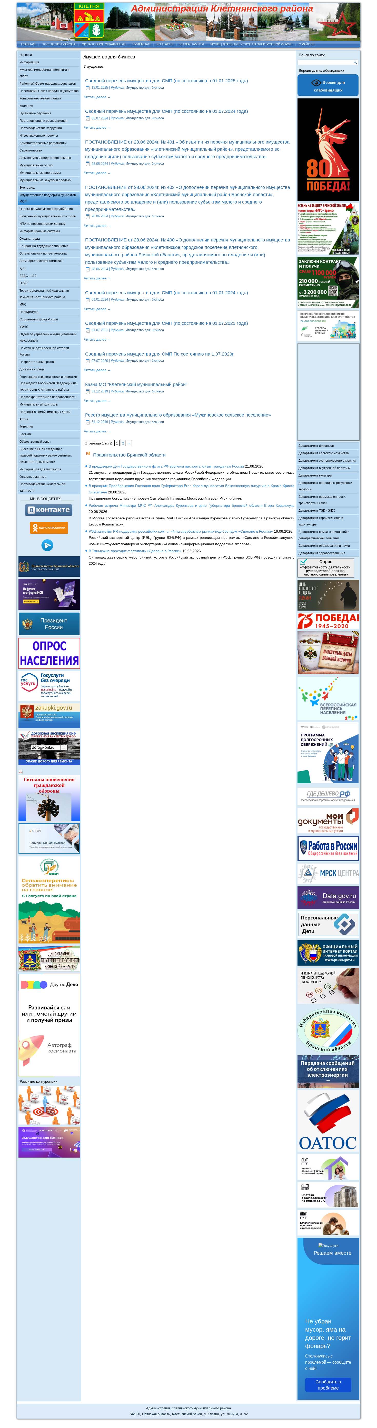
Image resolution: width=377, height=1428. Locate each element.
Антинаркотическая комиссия (41, 261)
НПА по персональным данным (42, 224)
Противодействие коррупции (40, 128)
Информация (29, 62)
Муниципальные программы (40, 173)
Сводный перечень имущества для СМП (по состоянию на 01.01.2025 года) (166, 80)
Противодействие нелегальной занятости (42, 487)
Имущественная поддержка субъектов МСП (47, 198)
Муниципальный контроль (38, 404)
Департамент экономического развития (327, 460)
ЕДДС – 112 (27, 276)
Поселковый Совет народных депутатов (48, 91)
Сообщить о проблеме (328, 1385)
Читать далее (97, 97)
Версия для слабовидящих (329, 86)
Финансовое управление (104, 44)
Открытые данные (32, 477)
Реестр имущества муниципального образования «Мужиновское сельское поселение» (178, 415)
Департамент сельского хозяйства (324, 453)
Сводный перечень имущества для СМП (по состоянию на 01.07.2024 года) (166, 111)
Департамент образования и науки (324, 546)
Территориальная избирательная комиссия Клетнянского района (44, 294)
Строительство (30, 150)
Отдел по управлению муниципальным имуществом (47, 337)
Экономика (27, 187)
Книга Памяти (192, 44)
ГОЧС (23, 283)
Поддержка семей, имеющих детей (45, 412)
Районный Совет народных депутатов (47, 83)
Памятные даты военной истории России (44, 351)
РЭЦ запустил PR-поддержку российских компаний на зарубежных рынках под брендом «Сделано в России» (181, 531)
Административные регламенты (43, 143)
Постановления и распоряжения (43, 121)
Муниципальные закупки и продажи (45, 180)
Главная (28, 44)
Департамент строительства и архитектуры (321, 521)
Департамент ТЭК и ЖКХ (317, 510)
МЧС (22, 304)
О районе (307, 44)
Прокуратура (28, 312)
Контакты (165, 44)
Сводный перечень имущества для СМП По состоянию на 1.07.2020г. (160, 354)
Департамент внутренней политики (325, 468)
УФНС (23, 327)
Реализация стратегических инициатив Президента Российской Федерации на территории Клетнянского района (48, 383)
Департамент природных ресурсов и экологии (325, 486)
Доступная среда (32, 369)
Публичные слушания (35, 113)
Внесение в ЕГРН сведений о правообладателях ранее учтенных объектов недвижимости (45, 455)
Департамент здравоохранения (322, 553)
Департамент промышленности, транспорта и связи (322, 500)
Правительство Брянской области (129, 455)
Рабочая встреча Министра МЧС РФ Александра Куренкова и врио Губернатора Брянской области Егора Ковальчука (191, 505)
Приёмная (141, 44)
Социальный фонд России (38, 319)
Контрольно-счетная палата (40, 98)
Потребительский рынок (37, 362)
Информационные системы (39, 231)
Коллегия (26, 106)
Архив (23, 419)
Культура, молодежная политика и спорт (44, 73)
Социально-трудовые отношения (43, 246)
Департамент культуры (315, 475)
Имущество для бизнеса (145, 87)
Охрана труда (29, 238)
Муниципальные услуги (36, 165)
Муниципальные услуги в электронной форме (251, 44)
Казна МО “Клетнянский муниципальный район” (136, 384)
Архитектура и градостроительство (45, 158)
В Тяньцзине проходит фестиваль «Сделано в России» (135, 551)
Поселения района (58, 44)
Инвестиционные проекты (38, 135)
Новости (25, 55)
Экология (26, 427)
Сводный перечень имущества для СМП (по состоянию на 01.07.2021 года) (166, 323)
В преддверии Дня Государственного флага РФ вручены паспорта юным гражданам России (166, 466)
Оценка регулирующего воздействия (46, 209)
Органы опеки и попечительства (43, 253)
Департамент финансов (316, 446)
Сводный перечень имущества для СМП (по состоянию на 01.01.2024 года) (166, 292)
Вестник (25, 434)
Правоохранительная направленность (47, 397)
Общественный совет (35, 441)
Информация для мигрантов (40, 469)
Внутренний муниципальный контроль (47, 216)
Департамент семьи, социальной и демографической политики (324, 535)
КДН (22, 268)
